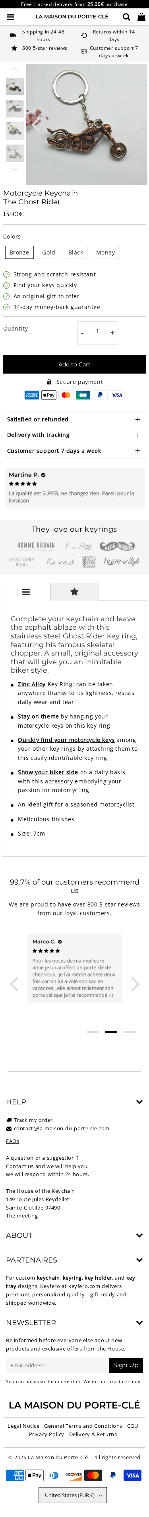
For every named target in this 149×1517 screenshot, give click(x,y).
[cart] (141, 17)
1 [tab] (93, 1032)
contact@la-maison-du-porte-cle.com (62, 1128)
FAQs (12, 1141)
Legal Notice (23, 1425)
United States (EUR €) (70, 1495)
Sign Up (126, 1365)
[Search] (127, 17)
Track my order (33, 1120)
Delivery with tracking (38, 434)
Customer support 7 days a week (54, 450)
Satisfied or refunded (38, 419)
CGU (132, 1425)
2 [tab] (111, 1032)
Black (75, 252)
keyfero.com (84, 1286)
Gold (48, 252)
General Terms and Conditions (83, 1425)
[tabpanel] (15, 86)
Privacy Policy (46, 1434)
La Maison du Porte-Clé (58, 1457)
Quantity (15, 328)
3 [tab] (129, 1032)
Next (137, 123)
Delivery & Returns (93, 1434)
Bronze (20, 252)
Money (105, 252)
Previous (35, 123)
